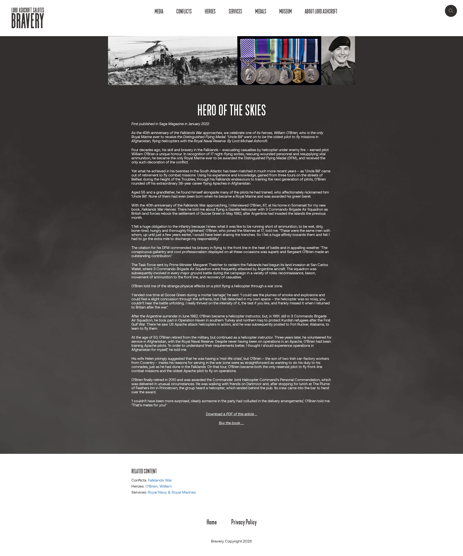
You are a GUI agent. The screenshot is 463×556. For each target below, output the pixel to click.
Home (212, 522)
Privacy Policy (244, 522)
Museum (285, 11)
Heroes (210, 11)
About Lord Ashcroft (321, 11)
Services (235, 11)
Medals (260, 11)
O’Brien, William (158, 486)
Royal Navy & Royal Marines (172, 492)
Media (159, 11)
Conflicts (184, 11)
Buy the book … (231, 423)
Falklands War (160, 480)
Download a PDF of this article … (231, 414)
